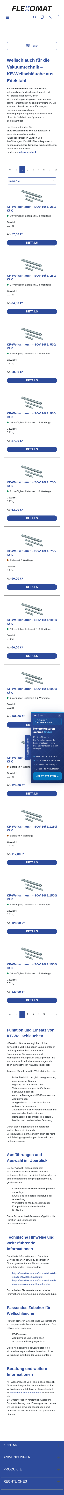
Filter (34, 45)
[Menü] (7, 17)
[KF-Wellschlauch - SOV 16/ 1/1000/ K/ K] (32, 609)
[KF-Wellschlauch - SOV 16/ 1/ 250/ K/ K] (32, 196)
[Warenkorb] (57, 17)
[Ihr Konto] (50, 17)
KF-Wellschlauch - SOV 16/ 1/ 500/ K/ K (31, 346)
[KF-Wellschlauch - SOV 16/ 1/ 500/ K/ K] (32, 334)
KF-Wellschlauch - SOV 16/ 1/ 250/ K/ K (31, 208)
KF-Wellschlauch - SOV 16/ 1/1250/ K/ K (32, 828)
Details (32, 242)
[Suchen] (34, 17)
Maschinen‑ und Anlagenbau (25, 1392)
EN (41, 715)
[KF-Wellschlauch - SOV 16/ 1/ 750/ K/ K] (32, 471)
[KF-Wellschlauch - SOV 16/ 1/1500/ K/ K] (32, 885)
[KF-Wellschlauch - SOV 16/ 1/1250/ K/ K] (32, 816)
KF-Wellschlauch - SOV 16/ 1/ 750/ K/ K (31, 484)
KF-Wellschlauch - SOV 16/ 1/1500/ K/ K (32, 897)
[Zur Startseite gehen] (32, 8)
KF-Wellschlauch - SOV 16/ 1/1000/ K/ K (32, 621)
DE (35, 715)
